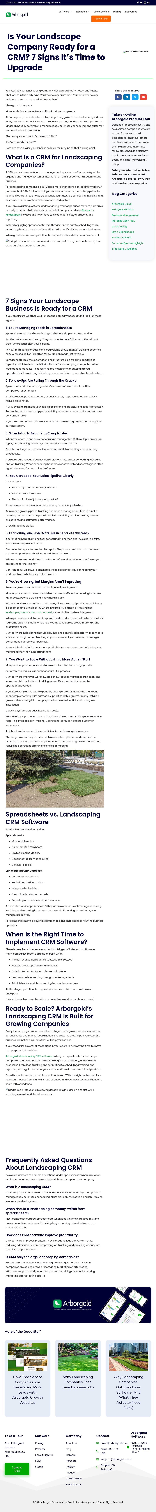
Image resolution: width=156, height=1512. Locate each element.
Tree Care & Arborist (124, 249)
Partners (71, 1461)
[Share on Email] (143, 97)
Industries (81, 11)
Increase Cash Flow (123, 221)
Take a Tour (101, 18)
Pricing (117, 11)
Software (64, 11)
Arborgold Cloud (121, 204)
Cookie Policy (74, 1478)
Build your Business (123, 209)
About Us (71, 1443)
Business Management (125, 215)
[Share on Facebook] (118, 97)
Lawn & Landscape (123, 232)
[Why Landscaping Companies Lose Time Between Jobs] (78, 1378)
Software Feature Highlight (128, 243)
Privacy (70, 1472)
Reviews (40, 1449)
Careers (71, 1455)
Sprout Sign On (44, 1455)
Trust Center (73, 1484)
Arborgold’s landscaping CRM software (29, 1056)
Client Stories (101, 11)
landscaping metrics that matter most (29, 612)
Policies (70, 1466)
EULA (38, 1461)
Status (39, 1466)
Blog (68, 1449)
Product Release (121, 237)
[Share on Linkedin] (126, 97)
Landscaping (119, 226)
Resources (131, 11)
